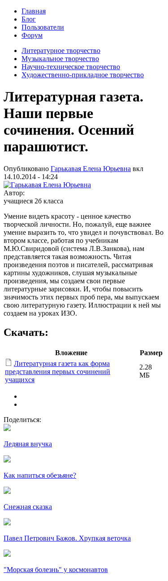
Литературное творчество (61, 50)
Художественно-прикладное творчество (83, 75)
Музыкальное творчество (60, 58)
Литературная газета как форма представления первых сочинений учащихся (57, 371)
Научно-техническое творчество (71, 66)
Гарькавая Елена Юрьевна (91, 168)
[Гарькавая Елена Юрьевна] (47, 185)
